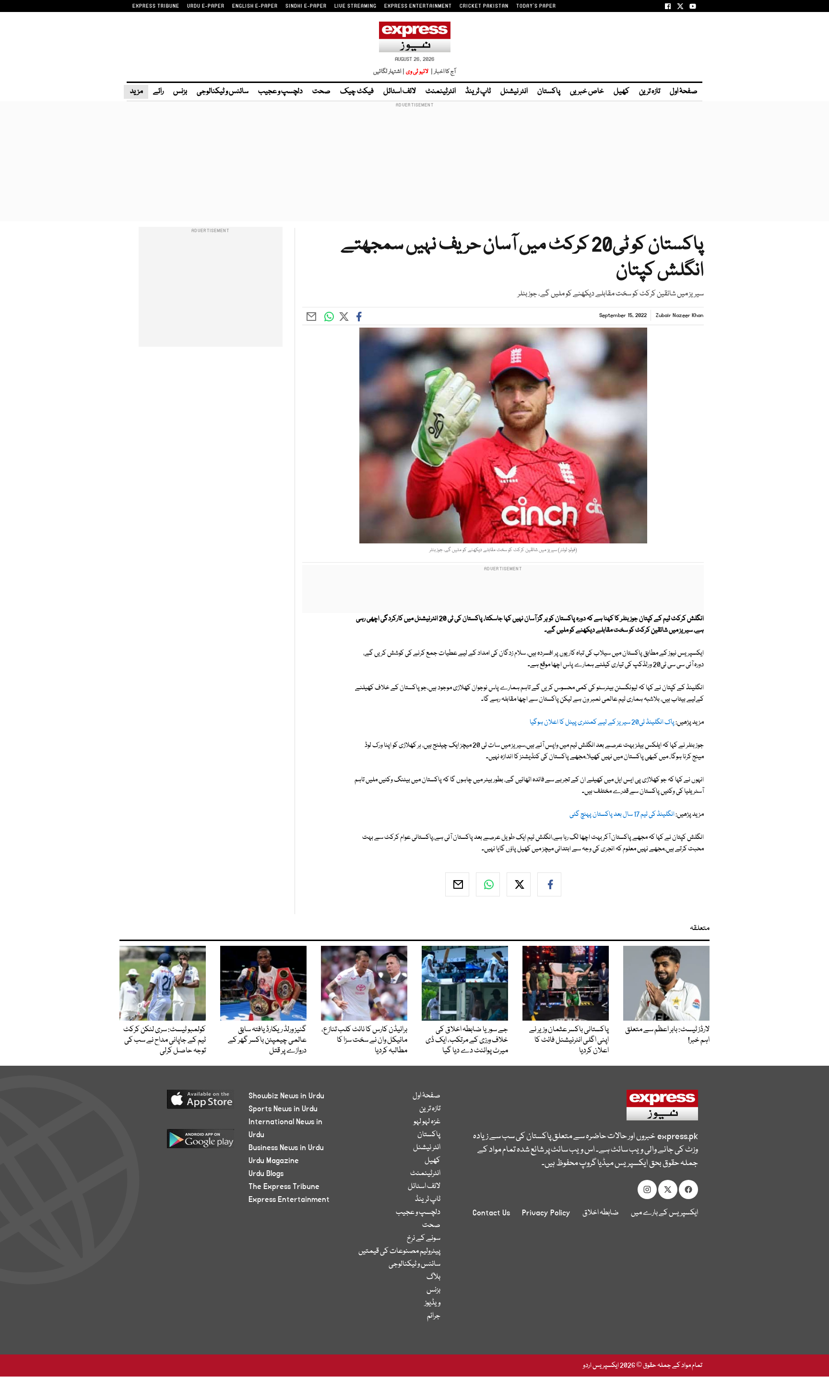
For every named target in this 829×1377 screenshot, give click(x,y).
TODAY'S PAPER (536, 6)
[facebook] (549, 884)
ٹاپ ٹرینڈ (478, 91)
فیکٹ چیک (357, 91)
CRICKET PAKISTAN (484, 6)
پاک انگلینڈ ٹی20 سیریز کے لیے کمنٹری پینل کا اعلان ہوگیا (602, 722)
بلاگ (433, 1277)
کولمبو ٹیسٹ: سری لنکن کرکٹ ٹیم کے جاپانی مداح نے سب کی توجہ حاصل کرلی (164, 1040)
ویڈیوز (432, 1303)
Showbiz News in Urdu (286, 1096)
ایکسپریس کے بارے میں (664, 1213)
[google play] (182, 1142)
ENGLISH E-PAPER (255, 6)
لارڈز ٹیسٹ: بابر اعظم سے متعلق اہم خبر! (667, 1035)
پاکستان (548, 91)
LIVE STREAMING (355, 6)
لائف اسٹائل (399, 91)
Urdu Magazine (274, 1160)
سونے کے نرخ (423, 1238)
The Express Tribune (284, 1186)
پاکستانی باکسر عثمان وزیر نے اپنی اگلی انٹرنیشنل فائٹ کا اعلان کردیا (569, 1040)
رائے (158, 91)
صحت (321, 91)
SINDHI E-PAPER (306, 6)
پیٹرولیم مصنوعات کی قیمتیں (399, 1251)
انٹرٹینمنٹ (441, 91)
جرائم (433, 1316)
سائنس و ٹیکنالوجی (223, 91)
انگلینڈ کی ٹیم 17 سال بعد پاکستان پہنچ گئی (622, 814)
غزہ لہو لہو (427, 1122)
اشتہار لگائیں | (389, 71)
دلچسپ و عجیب (280, 91)
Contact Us (491, 1213)
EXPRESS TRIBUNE (155, 6)
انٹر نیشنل (514, 91)
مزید (136, 91)
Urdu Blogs (266, 1173)
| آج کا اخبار (442, 71)
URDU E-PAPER (206, 6)
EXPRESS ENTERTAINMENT (418, 6)
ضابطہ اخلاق (600, 1213)
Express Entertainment (289, 1199)
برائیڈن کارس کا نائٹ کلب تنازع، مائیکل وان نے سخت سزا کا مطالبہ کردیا (364, 1040)
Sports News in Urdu (283, 1109)
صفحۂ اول (684, 91)
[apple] (182, 1103)
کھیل (621, 91)
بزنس (180, 91)
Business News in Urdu (286, 1147)
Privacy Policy (546, 1213)
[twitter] (519, 884)
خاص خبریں (587, 91)
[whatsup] (488, 884)
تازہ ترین (649, 91)
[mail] (457, 884)
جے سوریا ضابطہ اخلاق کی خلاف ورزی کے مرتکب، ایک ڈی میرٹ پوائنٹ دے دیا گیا (467, 1040)
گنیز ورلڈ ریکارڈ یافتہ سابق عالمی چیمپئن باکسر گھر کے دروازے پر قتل (267, 1040)
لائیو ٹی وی (417, 71)
